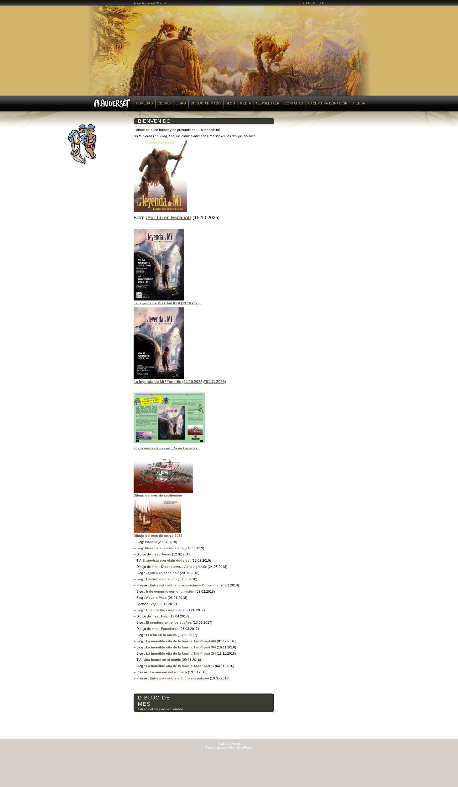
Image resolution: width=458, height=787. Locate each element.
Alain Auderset (229, 744)
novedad (144, 103)
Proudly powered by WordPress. (229, 747)
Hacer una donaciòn (328, 103)
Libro (181, 103)
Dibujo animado (206, 103)
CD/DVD (164, 103)
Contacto (293, 103)
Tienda (358, 103)
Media (245, 103)
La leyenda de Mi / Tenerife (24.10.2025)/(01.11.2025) (180, 382)
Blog (230, 103)
